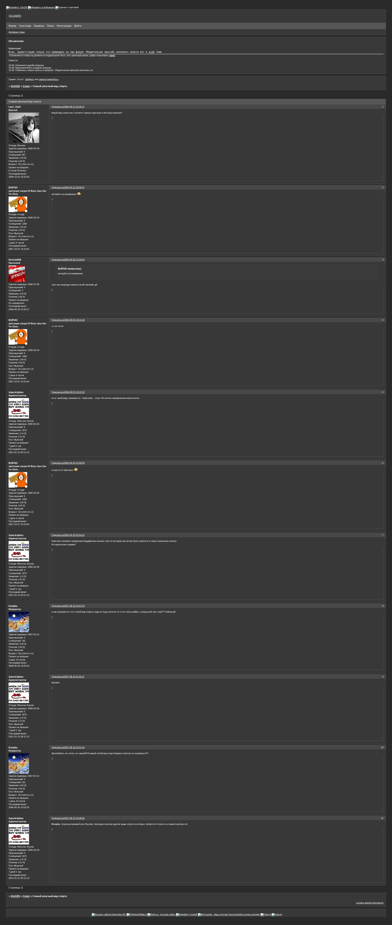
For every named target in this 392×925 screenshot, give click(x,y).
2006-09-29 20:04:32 (74, 535)
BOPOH (13, 187)
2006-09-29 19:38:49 (74, 463)
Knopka (13, 606)
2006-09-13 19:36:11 (74, 106)
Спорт (26, 86)
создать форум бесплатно (369, 903)
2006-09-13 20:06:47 (74, 187)
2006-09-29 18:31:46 (74, 320)
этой (151, 52)
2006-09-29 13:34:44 (74, 259)
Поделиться (57, 106)
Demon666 (15, 259)
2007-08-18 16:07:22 (74, 606)
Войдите (29, 79)
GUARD (15, 86)
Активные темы (17, 32)
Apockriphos (16, 392)
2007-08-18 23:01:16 (74, 747)
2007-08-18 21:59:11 (74, 676)
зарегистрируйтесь (49, 79)
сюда (112, 55)
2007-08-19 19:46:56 (74, 818)
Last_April (15, 106)
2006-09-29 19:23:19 (74, 392)
